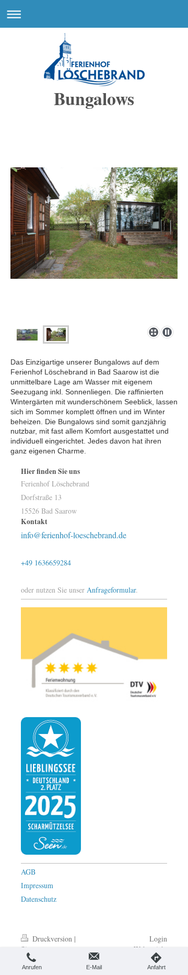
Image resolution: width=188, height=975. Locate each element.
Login (158, 939)
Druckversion (52, 939)
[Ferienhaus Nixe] (27, 335)
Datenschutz (38, 899)
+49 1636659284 (46, 563)
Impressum (37, 885)
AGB (28, 872)
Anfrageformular (111, 590)
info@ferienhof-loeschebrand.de (73, 534)
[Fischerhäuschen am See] (94, 245)
